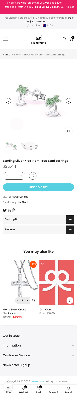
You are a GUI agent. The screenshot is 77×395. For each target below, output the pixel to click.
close (70, 7)
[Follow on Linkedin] (9, 210)
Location (35, 25)
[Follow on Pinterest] (13, 210)
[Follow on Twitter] (5, 210)
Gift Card (45, 309)
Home (6, 54)
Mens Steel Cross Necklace (14, 311)
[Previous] (8, 101)
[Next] (68, 101)
